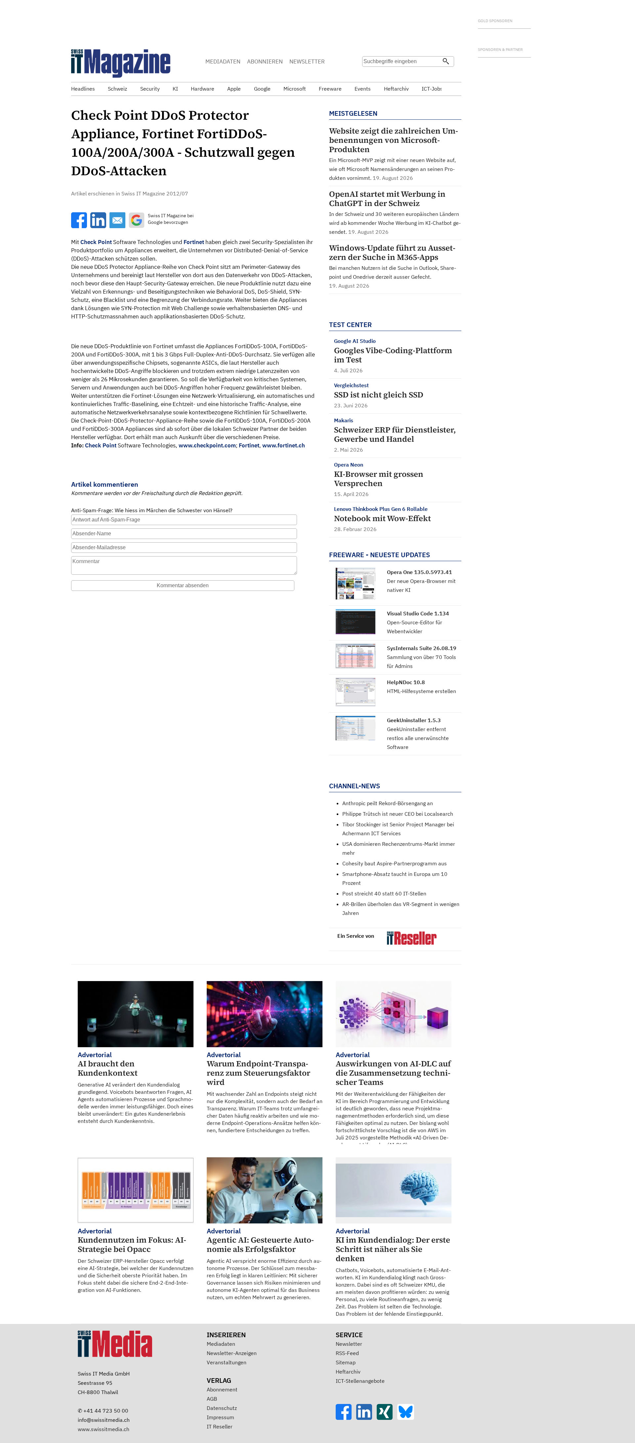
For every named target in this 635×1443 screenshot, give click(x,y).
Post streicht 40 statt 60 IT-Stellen (384, 893)
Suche (369, 74)
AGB (212, 1398)
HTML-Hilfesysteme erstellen (421, 691)
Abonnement (222, 1389)
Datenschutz (222, 1408)
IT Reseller (220, 1426)
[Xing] (387, 1418)
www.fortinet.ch (283, 445)
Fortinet (194, 242)
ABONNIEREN (265, 61)
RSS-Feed (347, 1353)
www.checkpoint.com (207, 445)
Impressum (220, 1417)
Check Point (96, 242)
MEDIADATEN (222, 61)
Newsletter (349, 1343)
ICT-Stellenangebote (360, 1381)
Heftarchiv (348, 1371)
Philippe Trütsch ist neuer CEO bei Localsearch (397, 813)
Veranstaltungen (226, 1362)
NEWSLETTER (307, 61)
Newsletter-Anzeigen (232, 1353)
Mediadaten (221, 1343)
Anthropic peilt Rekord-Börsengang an (387, 803)
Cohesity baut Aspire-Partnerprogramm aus (394, 863)
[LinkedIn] (366, 1418)
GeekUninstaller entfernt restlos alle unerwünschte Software (418, 738)
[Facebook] (346, 1418)
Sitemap (346, 1362)
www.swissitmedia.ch (103, 1429)
